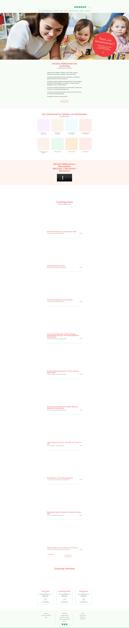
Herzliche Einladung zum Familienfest (60, 300)
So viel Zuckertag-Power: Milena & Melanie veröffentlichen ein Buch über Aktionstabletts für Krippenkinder (63, 335)
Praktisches (55, 267)
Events (53, 233)
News (46, 617)
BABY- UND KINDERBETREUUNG (45, 10)
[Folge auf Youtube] (75, 7)
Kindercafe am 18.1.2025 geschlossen (60, 478)
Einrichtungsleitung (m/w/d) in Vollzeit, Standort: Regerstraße (63, 371)
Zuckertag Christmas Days (56, 266)
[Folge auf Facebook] (77, 7)
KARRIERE (81, 10)
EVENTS (66, 10)
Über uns (46, 613)
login (82, 613)
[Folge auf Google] (85, 7)
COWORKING (56, 10)
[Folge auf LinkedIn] (81, 7)
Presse (64, 621)
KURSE (61, 10)
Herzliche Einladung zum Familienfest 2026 (61, 231)
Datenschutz (82, 615)
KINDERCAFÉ (88, 10)
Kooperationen (64, 615)
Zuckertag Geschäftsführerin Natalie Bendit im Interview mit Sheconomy (62, 407)
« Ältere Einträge (50, 554)
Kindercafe (58, 479)
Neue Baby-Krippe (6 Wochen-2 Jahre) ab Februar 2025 (64, 512)
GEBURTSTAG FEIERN (73, 10)
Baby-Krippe (55, 515)
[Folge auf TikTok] (83, 7)
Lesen (81, 233)
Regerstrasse (83, 591)
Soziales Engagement (64, 619)
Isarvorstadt (45, 591)
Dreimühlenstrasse (64, 591)
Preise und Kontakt (46, 615)
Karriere (64, 613)
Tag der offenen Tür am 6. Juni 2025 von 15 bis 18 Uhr (64, 443)
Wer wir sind (64, 101)
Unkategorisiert (60, 233)
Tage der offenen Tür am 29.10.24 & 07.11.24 (62, 548)
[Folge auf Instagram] (79, 7)
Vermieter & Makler (64, 617)
